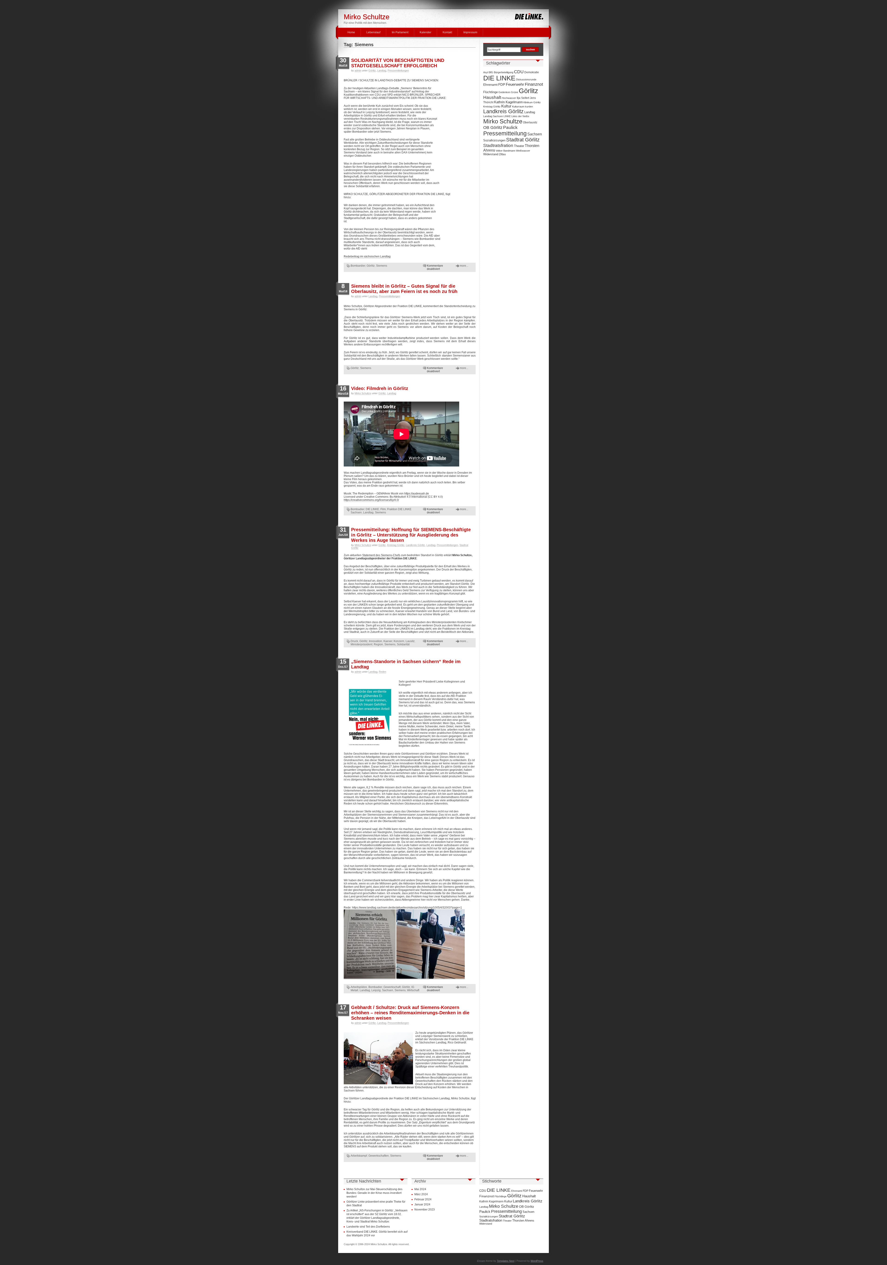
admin (358, 70)
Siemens (381, 265)
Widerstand (490, 154)
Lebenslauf (373, 32)
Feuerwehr (515, 84)
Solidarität (403, 644)
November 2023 (424, 1209)
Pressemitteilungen (398, 70)
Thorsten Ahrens (523, 1220)
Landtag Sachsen (493, 116)
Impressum (470, 32)
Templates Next (505, 1260)
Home (351, 32)
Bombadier (357, 509)
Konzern (399, 641)
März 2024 (421, 1194)
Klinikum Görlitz (532, 102)
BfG (491, 72)
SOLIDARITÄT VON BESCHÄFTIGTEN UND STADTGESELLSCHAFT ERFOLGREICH (397, 63)
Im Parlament (400, 32)
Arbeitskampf (359, 1155)
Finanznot (534, 84)
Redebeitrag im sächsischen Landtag (367, 256)
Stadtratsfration (498, 145)
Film (383, 509)
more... (464, 265)
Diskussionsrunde (526, 79)
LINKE (507, 116)
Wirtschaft (413, 990)
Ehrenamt (490, 84)
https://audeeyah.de (416, 493)
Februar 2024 (422, 1199)
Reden (382, 671)
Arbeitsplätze (359, 987)
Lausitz (410, 641)
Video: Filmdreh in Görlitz (379, 388)
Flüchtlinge (490, 92)
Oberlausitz (530, 122)
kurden (529, 106)
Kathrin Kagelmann (508, 102)
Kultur (506, 106)
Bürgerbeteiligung (503, 72)
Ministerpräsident (361, 644)
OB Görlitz (492, 127)
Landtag (381, 70)
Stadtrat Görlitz (523, 140)
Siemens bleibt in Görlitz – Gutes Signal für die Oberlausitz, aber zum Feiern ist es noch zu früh (404, 288)
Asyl (485, 72)
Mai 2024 (420, 1189)
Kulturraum (518, 106)
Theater (519, 146)
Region (378, 644)
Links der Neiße (520, 116)
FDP (501, 84)
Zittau (502, 154)
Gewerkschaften (378, 1155)
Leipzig (376, 990)
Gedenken (504, 92)
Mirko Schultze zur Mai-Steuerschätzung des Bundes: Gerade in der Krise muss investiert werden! (374, 1193)
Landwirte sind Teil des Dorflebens (368, 1226)
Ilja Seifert (523, 98)
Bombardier (358, 265)
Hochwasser (509, 98)
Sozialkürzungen (494, 140)
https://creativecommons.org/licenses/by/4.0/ (371, 500)
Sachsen (387, 990)
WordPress (537, 1260)
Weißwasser (523, 150)
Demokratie (531, 72)
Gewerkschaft (392, 987)
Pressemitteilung (505, 133)
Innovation (375, 641)
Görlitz (372, 70)
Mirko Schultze (366, 17)
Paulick (510, 127)
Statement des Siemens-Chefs (381, 555)
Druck (354, 641)
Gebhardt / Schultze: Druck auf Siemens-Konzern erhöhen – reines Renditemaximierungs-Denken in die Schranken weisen (410, 1013)
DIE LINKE (372, 509)
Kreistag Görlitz (395, 545)
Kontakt (447, 32)
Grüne (514, 92)
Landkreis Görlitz (415, 545)
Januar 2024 (422, 1204)
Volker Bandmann (505, 150)
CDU (519, 71)
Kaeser (387, 641)
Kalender (425, 32)
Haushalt (492, 97)
